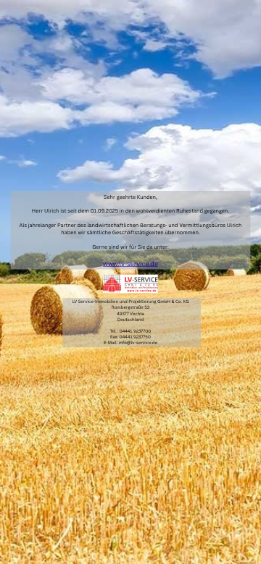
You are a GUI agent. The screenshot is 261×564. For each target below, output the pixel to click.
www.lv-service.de (130, 264)
